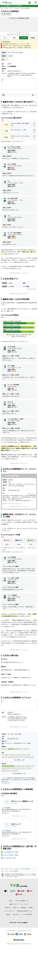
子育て (31, 891)
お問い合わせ (16, 914)
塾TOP (2, 8)
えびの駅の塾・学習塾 (9, 858)
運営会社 (8, 914)
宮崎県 (6, 8)
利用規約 (31, 907)
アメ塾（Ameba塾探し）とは (22, 900)
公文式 (9, 64)
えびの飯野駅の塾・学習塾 (10, 852)
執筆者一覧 (8, 907)
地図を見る (6, 813)
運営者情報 (23, 907)
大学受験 (22, 891)
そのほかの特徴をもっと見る (19, 759)
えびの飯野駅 (16, 8)
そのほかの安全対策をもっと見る (19, 773)
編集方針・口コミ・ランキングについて (19, 904)
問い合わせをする (6, 783)
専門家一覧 (15, 907)
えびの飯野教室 (6, 807)
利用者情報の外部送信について (24, 911)
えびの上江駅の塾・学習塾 (10, 855)
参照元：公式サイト (32, 493)
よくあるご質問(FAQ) (27, 914)
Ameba (12, 934)
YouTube (20, 894)
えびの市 (11, 8)
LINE (14, 891)
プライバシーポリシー (9, 911)
